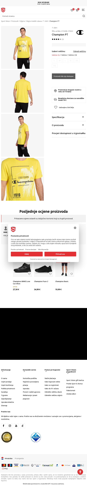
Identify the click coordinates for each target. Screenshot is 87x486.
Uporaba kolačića (7, 402)
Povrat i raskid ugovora (31, 392)
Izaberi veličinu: (58, 51)
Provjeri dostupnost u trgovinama (68, 133)
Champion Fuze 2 (41, 281)
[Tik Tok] (22, 425)
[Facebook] (3, 425)
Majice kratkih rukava (34, 21)
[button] (43, 16)
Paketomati (70, 390)
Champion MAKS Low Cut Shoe (21, 282)
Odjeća (22, 21)
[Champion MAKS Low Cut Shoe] (22, 267)
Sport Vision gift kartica (75, 380)
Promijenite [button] (19, 458)
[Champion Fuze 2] (43, 267)
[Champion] (80, 32)
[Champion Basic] (64, 267)
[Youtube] (16, 425)
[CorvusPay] (47, 465)
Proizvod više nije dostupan (64, 76)
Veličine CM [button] (72, 55)
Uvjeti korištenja (7, 385)
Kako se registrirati (52, 385)
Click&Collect (71, 394)
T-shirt (45, 21)
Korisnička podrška (30, 378)
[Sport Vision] (3, 10)
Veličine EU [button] (56, 55)
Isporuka (26, 388)
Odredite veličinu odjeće (53, 395)
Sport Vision (5, 21)
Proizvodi (14, 21)
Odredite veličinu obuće (53, 392)
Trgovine (4, 395)
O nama (4, 378)
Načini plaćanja (50, 378)
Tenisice (16, 279)
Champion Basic (61, 281)
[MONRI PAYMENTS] (5, 468)
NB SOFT (48, 484)
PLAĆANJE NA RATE (43, 2)
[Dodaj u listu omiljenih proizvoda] (29, 274)
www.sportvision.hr (34, 484)
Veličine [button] (64, 55)
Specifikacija (58, 117)
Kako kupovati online (52, 382)
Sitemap (4, 405)
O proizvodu (58, 125)
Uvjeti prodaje (6, 382)
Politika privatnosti (8, 388)
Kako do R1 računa (52, 388)
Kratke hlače (59, 279)
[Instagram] (10, 425)
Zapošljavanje (6, 399)
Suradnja (4, 392)
